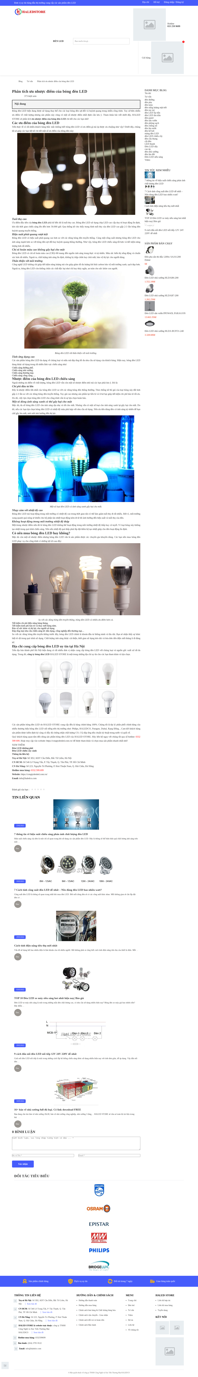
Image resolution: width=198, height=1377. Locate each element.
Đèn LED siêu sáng (154, 157)
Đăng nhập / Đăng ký (174, 2)
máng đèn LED (152, 133)
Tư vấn (30, 81)
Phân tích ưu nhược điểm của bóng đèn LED (55, 81)
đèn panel (149, 118)
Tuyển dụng (163, 1310)
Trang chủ (132, 1300)
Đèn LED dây (151, 146)
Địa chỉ (145, 2)
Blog (20, 81)
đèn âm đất (150, 154)
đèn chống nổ (151, 125)
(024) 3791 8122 (35, 1343)
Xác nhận (23, 1164)
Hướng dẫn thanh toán (88, 1300)
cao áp (148, 149)
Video (147, 160)
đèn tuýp (149, 105)
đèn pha (148, 102)
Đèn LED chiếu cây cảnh (24, 751)
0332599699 (40, 1338)
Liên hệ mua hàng (165, 1305)
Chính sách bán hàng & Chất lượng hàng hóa (97, 1310)
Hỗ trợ (156, 2)
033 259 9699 (173, 26)
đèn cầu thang (151, 138)
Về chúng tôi (133, 1330)
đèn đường (150, 99)
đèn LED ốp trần (152, 112)
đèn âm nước (151, 128)
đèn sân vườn (151, 120)
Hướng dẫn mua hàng (87, 1305)
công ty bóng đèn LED (38, 654)
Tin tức (148, 93)
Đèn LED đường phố (22, 748)
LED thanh (150, 144)
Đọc (17, 848)
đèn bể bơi (149, 131)
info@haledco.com (28, 778)
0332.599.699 (37, 770)
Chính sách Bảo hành (87, 1325)
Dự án (130, 1320)
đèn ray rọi (150, 110)
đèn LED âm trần (153, 115)
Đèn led (58, 41)
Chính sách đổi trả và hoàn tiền (91, 1320)
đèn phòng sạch (152, 123)
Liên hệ (131, 1325)
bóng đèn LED (39, 222)
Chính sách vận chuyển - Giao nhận (93, 1315)
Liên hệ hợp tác (164, 1300)
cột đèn (148, 141)
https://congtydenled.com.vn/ (59, 741)
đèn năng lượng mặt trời (156, 107)
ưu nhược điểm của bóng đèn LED (49, 119)
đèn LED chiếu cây (153, 136)
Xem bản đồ (32, 1304)
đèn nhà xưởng (151, 151)
